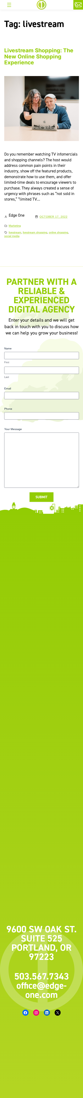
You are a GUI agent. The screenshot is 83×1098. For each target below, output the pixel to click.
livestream (15, 232)
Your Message (13, 429)
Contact (82, 5)
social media (11, 236)
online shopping (58, 232)
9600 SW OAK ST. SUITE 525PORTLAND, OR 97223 (41, 943)
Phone (8, 408)
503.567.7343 (41, 976)
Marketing (15, 225)
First (6, 362)
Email (7, 388)
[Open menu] (9, 5)
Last (6, 377)
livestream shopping (35, 232)
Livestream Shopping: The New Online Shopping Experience (38, 57)
